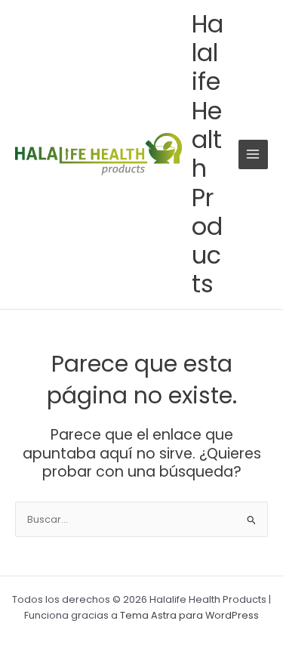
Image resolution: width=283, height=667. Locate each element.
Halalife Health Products (207, 154)
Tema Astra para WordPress (189, 615)
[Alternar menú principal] (253, 154)
